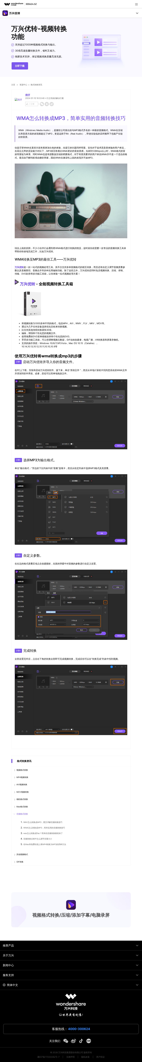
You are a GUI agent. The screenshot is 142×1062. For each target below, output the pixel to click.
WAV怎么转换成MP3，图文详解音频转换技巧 (42, 822)
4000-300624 (79, 1029)
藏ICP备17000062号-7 (48, 1057)
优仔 (27, 94)
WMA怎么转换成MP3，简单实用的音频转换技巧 (44, 828)
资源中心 (23, 85)
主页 (13, 85)
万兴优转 (27, 283)
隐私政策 (85, 1057)
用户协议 (100, 1057)
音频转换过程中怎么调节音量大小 (37, 839)
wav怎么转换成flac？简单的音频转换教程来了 (43, 833)
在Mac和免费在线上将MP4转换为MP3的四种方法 (44, 844)
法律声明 (70, 1057)
